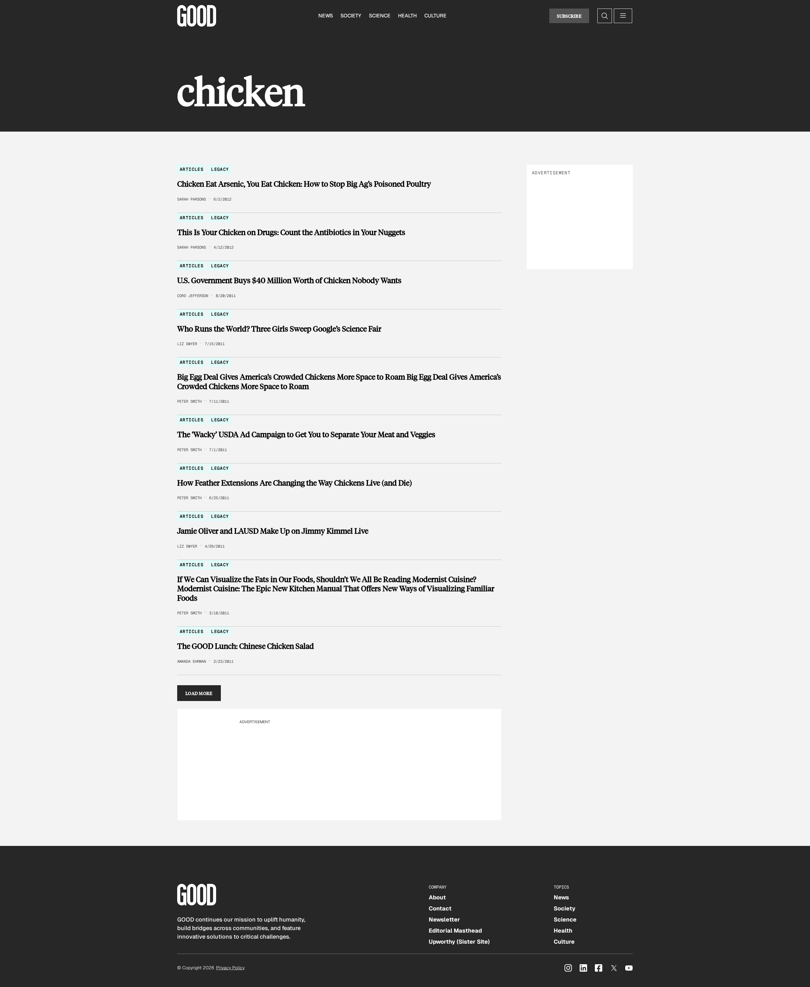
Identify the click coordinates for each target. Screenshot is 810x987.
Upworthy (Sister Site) (459, 941)
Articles (191, 169)
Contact (440, 908)
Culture (435, 15)
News (325, 15)
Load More (199, 693)
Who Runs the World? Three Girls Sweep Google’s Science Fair (279, 328)
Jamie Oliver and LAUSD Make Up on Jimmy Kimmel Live (272, 531)
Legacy (220, 169)
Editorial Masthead (455, 930)
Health (407, 15)
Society (350, 15)
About (437, 897)
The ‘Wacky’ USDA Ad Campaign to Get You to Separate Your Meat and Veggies (306, 434)
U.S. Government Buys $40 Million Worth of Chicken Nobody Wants (289, 280)
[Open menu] (623, 16)
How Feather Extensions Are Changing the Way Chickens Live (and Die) (294, 482)
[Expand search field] (604, 16)
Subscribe (569, 16)
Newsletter (444, 919)
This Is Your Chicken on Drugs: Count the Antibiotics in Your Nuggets (291, 232)
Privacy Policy (230, 968)
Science (379, 15)
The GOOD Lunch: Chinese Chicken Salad (245, 646)
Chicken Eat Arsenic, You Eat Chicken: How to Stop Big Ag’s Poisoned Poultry (304, 184)
